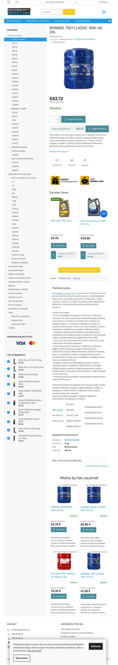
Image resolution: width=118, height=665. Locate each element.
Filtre (10, 312)
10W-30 (15, 74)
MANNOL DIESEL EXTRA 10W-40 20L (93, 508)
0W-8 (14, 189)
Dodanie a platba (68, 636)
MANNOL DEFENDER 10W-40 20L (61, 508)
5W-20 (14, 58)
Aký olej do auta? (15, 301)
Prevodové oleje (15, 266)
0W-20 (14, 47)
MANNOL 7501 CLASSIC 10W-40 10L (92, 575)
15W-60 (15, 231)
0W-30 (14, 51)
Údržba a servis (15, 297)
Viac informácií (34, 650)
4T (13, 185)
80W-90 (15, 251)
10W (14, 120)
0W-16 (14, 43)
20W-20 (15, 139)
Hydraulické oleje (15, 270)
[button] (64, 533)
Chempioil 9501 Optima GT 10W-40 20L (63, 575)
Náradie (11, 285)
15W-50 (15, 93)
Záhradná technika (19, 147)
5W (13, 193)
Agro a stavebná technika (22, 158)
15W (14, 224)
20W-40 (15, 235)
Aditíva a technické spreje (19, 278)
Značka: (58, 42)
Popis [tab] (53, 278)
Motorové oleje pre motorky (23, 177)
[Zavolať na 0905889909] (11, 2)
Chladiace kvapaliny (19, 262)
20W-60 (15, 101)
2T (13, 181)
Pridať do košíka (75, 119)
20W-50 (15, 97)
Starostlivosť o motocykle (19, 174)
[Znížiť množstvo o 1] (59, 121)
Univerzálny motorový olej (63, 293)
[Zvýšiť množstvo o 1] (59, 117)
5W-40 (14, 66)
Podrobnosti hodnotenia (84, 39)
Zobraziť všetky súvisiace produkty (79, 270)
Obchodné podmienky (55, 2)
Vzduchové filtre (18, 324)
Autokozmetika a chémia (19, 281)
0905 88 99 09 (17, 634)
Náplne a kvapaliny (16, 274)
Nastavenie (22, 658)
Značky (11, 328)
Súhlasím (96, 646)
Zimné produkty (15, 293)
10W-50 (15, 81)
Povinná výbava (15, 305)
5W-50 (14, 70)
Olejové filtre (17, 320)
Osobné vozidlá (18, 39)
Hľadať (69, 12)
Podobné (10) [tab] (64, 278)
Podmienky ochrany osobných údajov (77, 633)
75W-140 (15, 247)
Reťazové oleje (18, 151)
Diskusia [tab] (76, 278)
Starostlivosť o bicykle (18, 308)
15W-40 (15, 89)
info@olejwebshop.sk (20, 629)
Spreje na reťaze (18, 258)
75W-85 (15, 104)
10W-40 (15, 78)
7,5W (14, 201)
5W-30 (14, 62)
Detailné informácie (58, 151)
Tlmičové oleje (17, 254)
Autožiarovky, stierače (18, 289)
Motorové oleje (15, 35)
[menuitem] (13, 21)
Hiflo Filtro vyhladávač (20, 316)
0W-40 (14, 54)
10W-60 (15, 85)
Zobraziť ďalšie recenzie (96, 466)
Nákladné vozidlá (18, 108)
